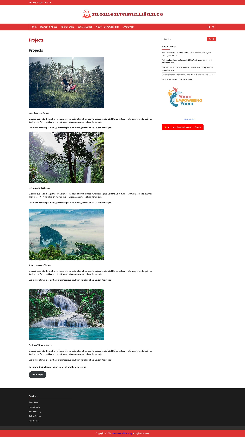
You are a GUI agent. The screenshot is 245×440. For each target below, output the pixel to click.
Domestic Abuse (48, 27)
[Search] (213, 27)
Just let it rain (34, 421)
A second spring (35, 411)
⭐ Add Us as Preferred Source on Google (182, 127)
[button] (37, 374)
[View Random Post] (209, 27)
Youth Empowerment (107, 27)
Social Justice (85, 27)
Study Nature (34, 402)
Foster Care (67, 27)
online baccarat (189, 119)
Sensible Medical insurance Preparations (177, 79)
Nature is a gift (34, 407)
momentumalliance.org (122, 433)
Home (33, 27)
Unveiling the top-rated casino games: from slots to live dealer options (188, 75)
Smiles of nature (35, 416)
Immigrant (128, 27)
